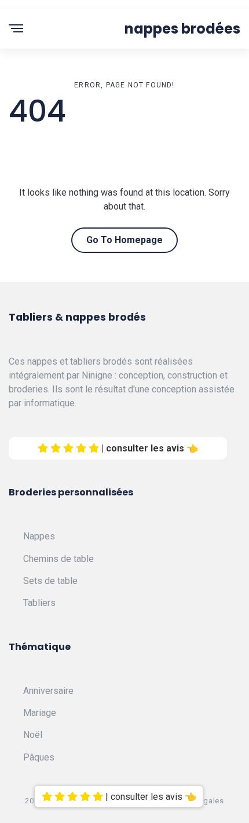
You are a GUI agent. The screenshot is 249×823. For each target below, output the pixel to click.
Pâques (38, 757)
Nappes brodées (182, 28)
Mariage (39, 712)
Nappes (39, 536)
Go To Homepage (124, 239)
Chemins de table (58, 558)
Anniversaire (48, 690)
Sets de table (50, 580)
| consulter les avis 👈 (148, 448)
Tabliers (39, 602)
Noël (32, 734)
